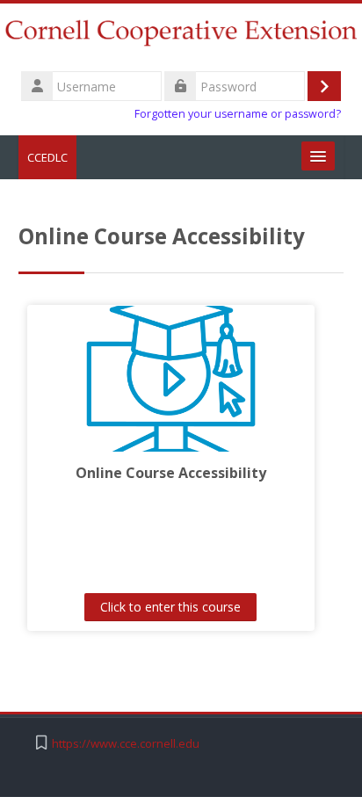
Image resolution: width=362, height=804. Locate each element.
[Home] (181, 35)
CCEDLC (47, 157)
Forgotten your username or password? (237, 113)
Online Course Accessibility (171, 472)
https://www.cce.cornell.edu (125, 743)
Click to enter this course (170, 606)
